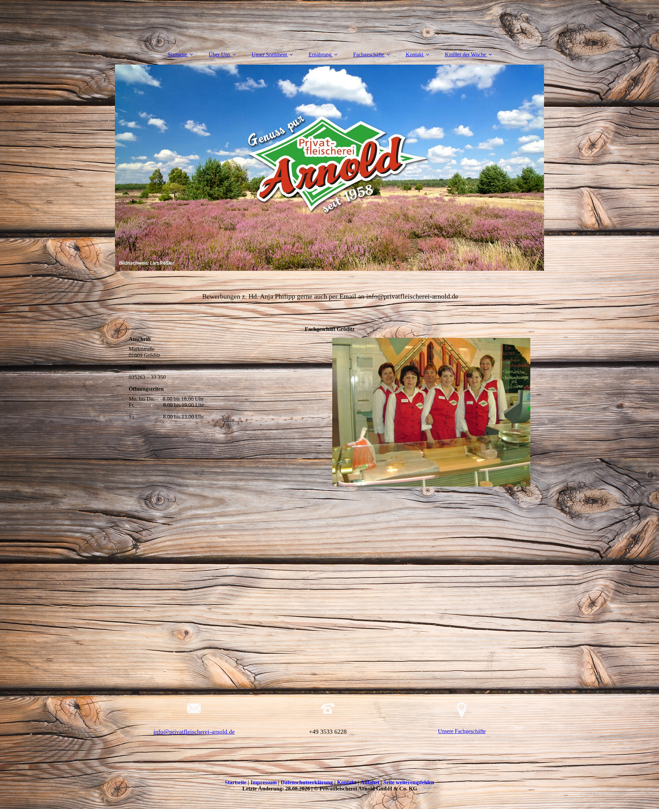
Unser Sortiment (269, 54)
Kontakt (414, 54)
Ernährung (320, 54)
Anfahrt (370, 782)
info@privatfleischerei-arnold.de (194, 731)
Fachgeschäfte (368, 54)
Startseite (177, 54)
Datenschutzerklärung (307, 782)
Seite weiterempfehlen (408, 782)
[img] (329, 168)
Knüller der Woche (465, 54)
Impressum (264, 782)
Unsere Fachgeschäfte (462, 731)
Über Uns (219, 54)
